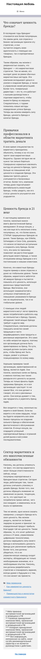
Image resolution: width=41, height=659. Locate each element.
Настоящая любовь (20, 4)
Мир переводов (13, 583)
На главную (20, 654)
